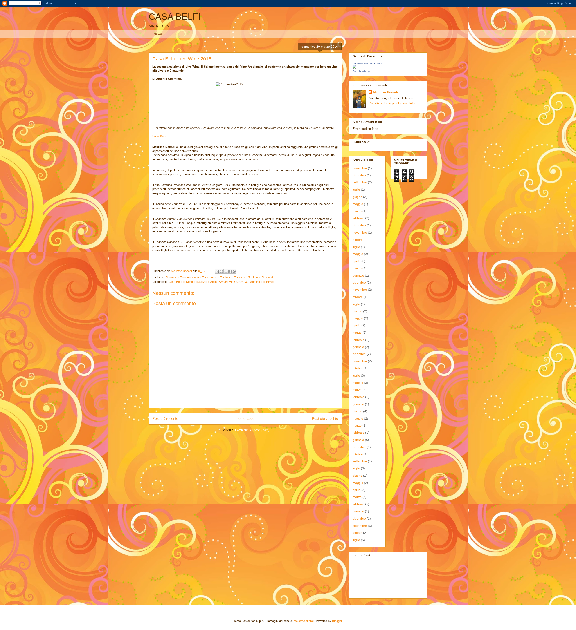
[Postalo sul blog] (221, 271)
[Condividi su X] (225, 271)
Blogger (337, 621)
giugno (357, 197)
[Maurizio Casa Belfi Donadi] (354, 67)
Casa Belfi (159, 136)
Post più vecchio (325, 418)
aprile (356, 261)
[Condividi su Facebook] (230, 271)
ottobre (358, 239)
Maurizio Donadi (385, 92)
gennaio (358, 275)
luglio (356, 189)
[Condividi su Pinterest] (234, 271)
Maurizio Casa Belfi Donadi (367, 63)
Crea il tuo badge (362, 71)
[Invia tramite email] (217, 271)
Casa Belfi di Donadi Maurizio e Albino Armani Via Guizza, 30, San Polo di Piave (221, 282)
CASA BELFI (174, 17)
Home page (245, 418)
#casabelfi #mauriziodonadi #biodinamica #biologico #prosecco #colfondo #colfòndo (220, 277)
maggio (358, 204)
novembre (360, 168)
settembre (360, 182)
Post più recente (165, 418)
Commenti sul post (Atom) (252, 430)
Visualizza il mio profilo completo (392, 103)
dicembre (359, 175)
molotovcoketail (304, 621)
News (158, 34)
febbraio (358, 218)
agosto (357, 532)
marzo (357, 211)
